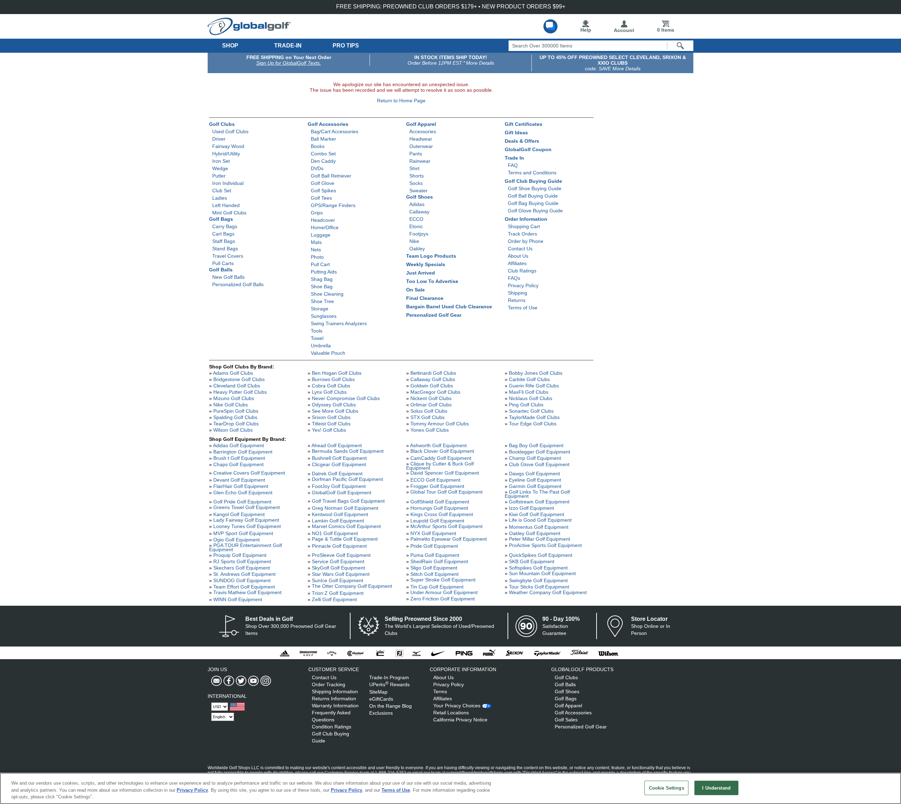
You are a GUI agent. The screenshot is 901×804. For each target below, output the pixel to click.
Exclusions (381, 713)
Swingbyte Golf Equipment (538, 580)
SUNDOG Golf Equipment (242, 580)
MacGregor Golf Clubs (435, 392)
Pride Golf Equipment (434, 546)
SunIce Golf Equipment (337, 580)
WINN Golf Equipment (237, 599)
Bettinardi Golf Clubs (433, 373)
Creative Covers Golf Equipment (249, 473)
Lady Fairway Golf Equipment (246, 520)
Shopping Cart (524, 226)
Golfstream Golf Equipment (539, 501)
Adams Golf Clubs (233, 373)
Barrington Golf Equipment (242, 452)
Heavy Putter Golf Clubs (240, 392)
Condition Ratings (331, 726)
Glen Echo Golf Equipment (242, 492)
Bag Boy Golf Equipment (536, 445)
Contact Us (520, 248)
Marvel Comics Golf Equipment (346, 526)
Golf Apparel (421, 124)
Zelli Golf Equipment (334, 599)
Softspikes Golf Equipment (538, 568)
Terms (440, 691)
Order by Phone (525, 241)
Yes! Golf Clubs (329, 430)
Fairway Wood (228, 146)
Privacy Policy (523, 285)
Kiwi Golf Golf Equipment (536, 514)
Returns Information (334, 698)
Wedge (220, 168)
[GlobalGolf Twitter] (240, 681)
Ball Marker (323, 139)
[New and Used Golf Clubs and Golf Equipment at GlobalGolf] (249, 32)
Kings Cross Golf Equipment (441, 514)
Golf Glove (322, 183)
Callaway (419, 211)
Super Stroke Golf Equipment (442, 580)
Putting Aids (324, 272)
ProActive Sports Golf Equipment (545, 545)
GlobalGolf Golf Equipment (341, 492)
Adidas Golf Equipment (238, 445)
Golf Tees (321, 198)
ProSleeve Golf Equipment (341, 555)
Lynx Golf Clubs (329, 392)
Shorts (416, 176)
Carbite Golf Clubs (529, 379)
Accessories (422, 131)
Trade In (514, 158)
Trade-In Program (389, 677)
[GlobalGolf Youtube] (252, 681)
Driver (219, 139)
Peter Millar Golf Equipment (539, 539)
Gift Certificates (523, 124)
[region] (450, 788)
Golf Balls (221, 269)
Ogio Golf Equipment (236, 539)
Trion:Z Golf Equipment (338, 593)
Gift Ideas (516, 132)
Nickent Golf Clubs (431, 398)
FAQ (513, 165)
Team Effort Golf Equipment (244, 587)
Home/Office (325, 227)
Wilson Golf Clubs (233, 430)
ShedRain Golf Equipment (439, 561)
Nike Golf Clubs (230, 404)
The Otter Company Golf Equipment (352, 586)
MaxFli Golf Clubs (528, 392)
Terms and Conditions (532, 172)
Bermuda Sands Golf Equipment (348, 451)
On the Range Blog (390, 706)
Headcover (323, 220)
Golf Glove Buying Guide (535, 210)
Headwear (420, 139)
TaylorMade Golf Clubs (534, 417)
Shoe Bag (322, 286)
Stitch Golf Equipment (434, 574)
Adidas (416, 204)
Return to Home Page (401, 100)
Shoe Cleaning (327, 294)
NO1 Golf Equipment (335, 533)
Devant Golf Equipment (239, 480)
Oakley (417, 248)
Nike (414, 241)
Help (585, 30)
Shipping (517, 293)
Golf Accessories (328, 124)
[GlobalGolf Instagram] (265, 681)
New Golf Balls (228, 277)
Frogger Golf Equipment (437, 486)
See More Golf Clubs (335, 411)
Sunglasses (323, 316)
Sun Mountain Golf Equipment (542, 573)
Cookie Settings (666, 787)
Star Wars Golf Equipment (341, 574)
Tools (316, 331)
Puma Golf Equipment (434, 555)
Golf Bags (221, 219)
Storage (319, 308)
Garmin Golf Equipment (535, 486)
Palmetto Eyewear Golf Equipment (448, 539)
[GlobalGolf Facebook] (228, 681)
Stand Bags (225, 248)
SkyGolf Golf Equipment (338, 568)
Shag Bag (322, 279)
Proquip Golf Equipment (239, 555)
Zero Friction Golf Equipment (442, 599)
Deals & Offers (522, 141)
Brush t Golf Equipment (239, 458)
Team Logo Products (431, 256)
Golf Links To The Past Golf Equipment (537, 494)
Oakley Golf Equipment (534, 533)
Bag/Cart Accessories (334, 131)
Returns (516, 300)
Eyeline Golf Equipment (535, 480)
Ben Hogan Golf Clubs (336, 373)
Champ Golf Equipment (535, 458)
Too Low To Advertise (432, 281)
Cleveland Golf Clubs (236, 385)
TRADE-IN (288, 46)
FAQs (514, 278)
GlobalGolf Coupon (528, 149)
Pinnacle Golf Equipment (339, 546)
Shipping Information (335, 691)
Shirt (414, 168)
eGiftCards (381, 699)
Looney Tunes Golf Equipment (247, 526)
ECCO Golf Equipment (435, 480)
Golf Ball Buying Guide (533, 196)
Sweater (418, 190)
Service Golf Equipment (338, 561)
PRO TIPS (346, 46)
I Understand (716, 787)
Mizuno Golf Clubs (233, 398)
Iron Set (221, 161)
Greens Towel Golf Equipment (246, 507)
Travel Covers (227, 256)
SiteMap (378, 692)
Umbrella (321, 345)
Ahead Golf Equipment (336, 445)
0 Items (665, 30)
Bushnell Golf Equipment (339, 458)
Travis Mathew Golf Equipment (247, 592)
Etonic (416, 226)
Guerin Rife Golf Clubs (534, 385)
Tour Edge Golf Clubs (532, 423)
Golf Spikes (323, 190)
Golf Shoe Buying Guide (534, 188)
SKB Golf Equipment (531, 561)
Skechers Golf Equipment (241, 568)
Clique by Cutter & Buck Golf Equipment (440, 466)
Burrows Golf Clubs (333, 379)
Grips (317, 213)
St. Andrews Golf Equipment (244, 574)
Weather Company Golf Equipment (548, 592)
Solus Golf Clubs (428, 411)
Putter (219, 176)
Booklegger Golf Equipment (539, 452)
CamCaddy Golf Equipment (440, 458)
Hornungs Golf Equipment (439, 508)
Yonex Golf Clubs (429, 430)
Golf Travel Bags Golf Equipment (348, 501)
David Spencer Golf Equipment (444, 473)
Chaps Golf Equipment (238, 464)
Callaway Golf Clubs (432, 379)
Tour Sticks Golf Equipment (539, 587)
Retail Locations (451, 712)
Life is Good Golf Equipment (540, 520)
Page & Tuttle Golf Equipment (345, 539)
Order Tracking (328, 684)
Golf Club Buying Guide (533, 181)
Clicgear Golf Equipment (339, 464)
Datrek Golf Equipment (337, 473)
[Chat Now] (550, 26)
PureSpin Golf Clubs (235, 411)
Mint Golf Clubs (229, 213)
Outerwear (421, 146)
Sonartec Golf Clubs (531, 411)
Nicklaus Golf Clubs (530, 398)
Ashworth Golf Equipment (438, 445)
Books (318, 146)
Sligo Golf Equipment (433, 568)
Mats (316, 242)
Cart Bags (223, 234)
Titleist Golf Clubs (331, 423)
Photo (317, 257)
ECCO (416, 219)
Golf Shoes (419, 197)
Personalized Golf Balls (238, 284)
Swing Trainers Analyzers (339, 323)
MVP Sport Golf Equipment (243, 533)
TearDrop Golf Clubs (236, 423)
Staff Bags (223, 241)
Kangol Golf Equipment (239, 514)
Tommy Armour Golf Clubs (439, 423)
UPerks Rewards (389, 684)
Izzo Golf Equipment (531, 508)
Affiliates (517, 263)
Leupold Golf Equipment (437, 520)
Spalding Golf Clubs (235, 417)
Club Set (221, 190)
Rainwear (419, 161)
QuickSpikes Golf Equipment (540, 555)
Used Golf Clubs (230, 131)
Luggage (320, 235)
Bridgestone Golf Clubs (239, 379)
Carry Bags (224, 226)
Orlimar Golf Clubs (431, 404)
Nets (316, 249)
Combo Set (323, 153)
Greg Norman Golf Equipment (345, 508)
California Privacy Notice (460, 719)
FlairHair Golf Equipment (240, 486)
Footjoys (418, 234)
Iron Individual (228, 183)
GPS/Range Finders (333, 205)
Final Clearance (424, 298)
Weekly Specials (425, 264)
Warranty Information (335, 705)
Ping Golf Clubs (526, 404)
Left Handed (226, 205)
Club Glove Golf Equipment (539, 464)
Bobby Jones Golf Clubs (535, 373)
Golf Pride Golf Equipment (242, 501)
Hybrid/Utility (226, 153)
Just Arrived (420, 273)
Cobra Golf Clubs (331, 385)
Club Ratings (522, 271)
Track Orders (522, 234)
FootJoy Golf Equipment (339, 486)
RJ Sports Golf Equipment (242, 561)
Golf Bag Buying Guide (533, 203)
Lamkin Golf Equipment (338, 520)
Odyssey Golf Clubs (334, 404)
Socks (416, 183)
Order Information (526, 219)
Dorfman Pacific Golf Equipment (347, 479)
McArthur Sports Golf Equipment (446, 526)
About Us (518, 256)
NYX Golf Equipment (433, 533)
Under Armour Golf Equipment (444, 592)
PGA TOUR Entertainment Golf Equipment (245, 547)
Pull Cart (320, 264)
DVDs (317, 168)
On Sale (415, 289)
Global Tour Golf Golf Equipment (446, 492)
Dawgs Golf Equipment (534, 473)
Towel (317, 338)
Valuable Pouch (328, 353)
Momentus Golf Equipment (538, 527)
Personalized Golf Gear (433, 315)
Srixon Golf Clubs (331, 417)
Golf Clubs (222, 124)
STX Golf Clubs (427, 417)
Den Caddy (323, 161)
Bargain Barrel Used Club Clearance (449, 306)
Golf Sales (566, 719)
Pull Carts (223, 263)
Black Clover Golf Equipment (442, 451)
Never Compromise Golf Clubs (346, 398)
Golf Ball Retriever (331, 176)
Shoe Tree (322, 301)
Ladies (219, 198)
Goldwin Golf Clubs (431, 385)
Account (624, 30)
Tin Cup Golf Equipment (437, 587)
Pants (415, 153)
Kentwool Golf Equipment (340, 514)
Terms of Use (522, 307)
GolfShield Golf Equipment (439, 501)
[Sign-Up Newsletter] (216, 681)
